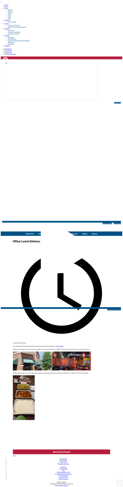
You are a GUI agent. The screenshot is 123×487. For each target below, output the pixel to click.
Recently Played (107, 223)
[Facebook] (8, 49)
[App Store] (8, 52)
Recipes (94, 234)
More (14, 455)
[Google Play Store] (10, 54)
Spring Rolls (59, 346)
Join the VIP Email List (114, 310)
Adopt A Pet (30, 234)
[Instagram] (8, 50)
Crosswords (61, 234)
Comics (49, 234)
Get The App (117, 223)
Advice (40, 234)
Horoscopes (73, 234)
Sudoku (84, 234)
